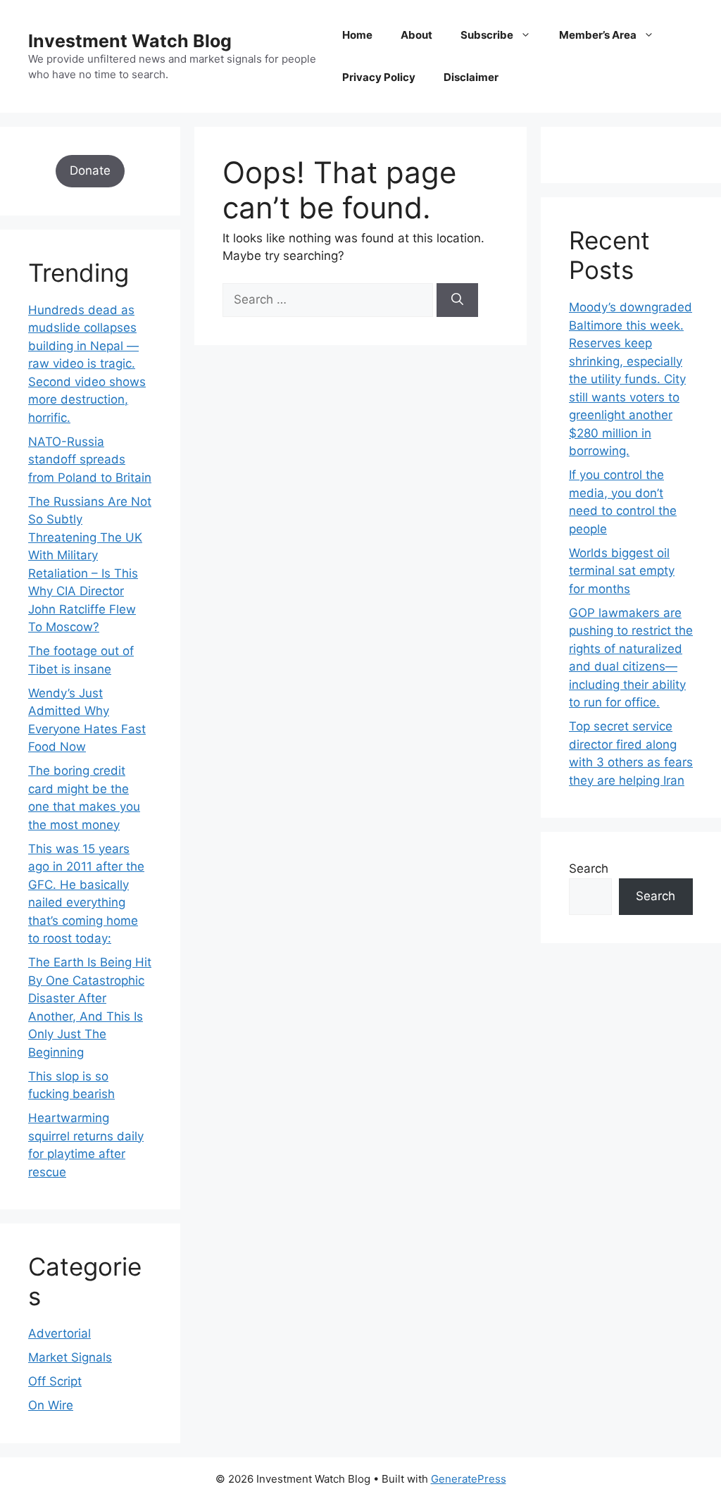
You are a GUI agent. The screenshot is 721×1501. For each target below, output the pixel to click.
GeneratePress (468, 1479)
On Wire (50, 1405)
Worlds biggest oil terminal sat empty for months (622, 571)
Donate (90, 170)
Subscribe (486, 35)
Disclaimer (471, 77)
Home (357, 35)
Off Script (55, 1381)
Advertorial (59, 1333)
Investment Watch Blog (130, 40)
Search (588, 868)
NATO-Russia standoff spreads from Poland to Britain (89, 460)
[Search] (457, 300)
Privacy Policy (378, 77)
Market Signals (70, 1357)
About (416, 35)
